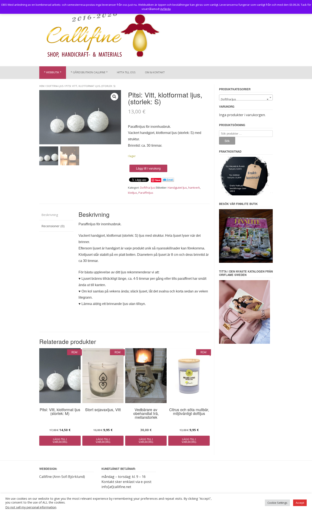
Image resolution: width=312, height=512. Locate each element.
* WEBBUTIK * (52, 72)
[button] (114, 96)
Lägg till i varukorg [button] (60, 440)
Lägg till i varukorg (148, 168)
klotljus (132, 193)
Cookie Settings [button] (277, 503)
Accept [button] (300, 503)
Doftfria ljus (54, 86)
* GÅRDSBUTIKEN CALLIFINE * (89, 72)
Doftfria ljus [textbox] (244, 99)
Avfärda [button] (165, 9)
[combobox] (246, 97)
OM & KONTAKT (155, 72)
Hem (41, 86)
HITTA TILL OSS (126, 72)
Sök (227, 141)
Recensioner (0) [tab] (53, 226)
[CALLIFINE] (102, 36)
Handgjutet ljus (177, 187)
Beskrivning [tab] (49, 215)
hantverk (194, 187)
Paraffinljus (145, 193)
